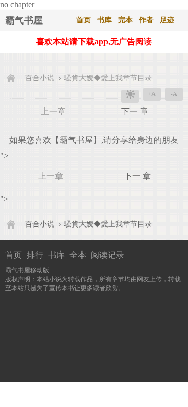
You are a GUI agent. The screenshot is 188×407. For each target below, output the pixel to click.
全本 (77, 254)
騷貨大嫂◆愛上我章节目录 (108, 78)
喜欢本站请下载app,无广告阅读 (94, 41)
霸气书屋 (24, 20)
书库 (104, 20)
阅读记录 (107, 254)
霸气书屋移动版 (27, 270)
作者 (146, 20)
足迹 (167, 20)
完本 (125, 20)
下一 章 (134, 111)
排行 (35, 254)
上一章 (53, 111)
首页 (83, 20)
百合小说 (39, 78)
